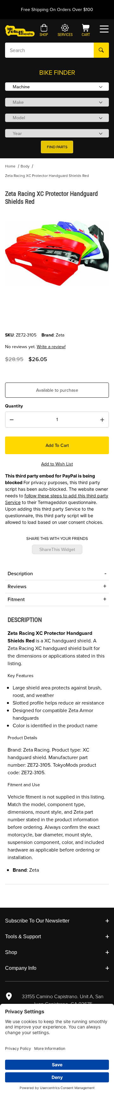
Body (25, 166)
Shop (11, 952)
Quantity (14, 406)
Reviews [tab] (17, 586)
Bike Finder (57, 72)
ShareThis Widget (57, 549)
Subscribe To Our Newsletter (37, 920)
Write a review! (51, 346)
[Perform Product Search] (101, 50)
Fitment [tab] (16, 599)
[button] (44, 31)
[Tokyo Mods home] (20, 30)
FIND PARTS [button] (57, 147)
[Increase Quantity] (102, 420)
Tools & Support (23, 936)
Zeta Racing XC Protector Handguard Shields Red (47, 176)
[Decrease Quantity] (11, 420)
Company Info (20, 968)
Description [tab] (20, 573)
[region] (57, 317)
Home (10, 166)
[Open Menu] (104, 29)
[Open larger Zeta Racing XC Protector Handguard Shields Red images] (57, 253)
